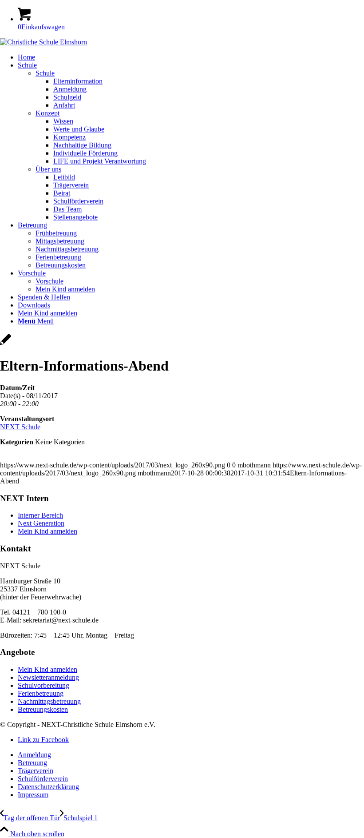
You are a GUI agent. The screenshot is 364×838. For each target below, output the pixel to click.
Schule (45, 73)
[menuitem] (191, 57)
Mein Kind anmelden (47, 531)
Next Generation (41, 523)
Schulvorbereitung (43, 685)
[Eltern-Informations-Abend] (5, 344)
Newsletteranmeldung (48, 677)
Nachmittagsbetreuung (49, 701)
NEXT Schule (20, 427)
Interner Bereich (40, 515)
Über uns (48, 169)
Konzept (47, 113)
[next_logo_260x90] (43, 42)
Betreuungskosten (43, 709)
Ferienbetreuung (40, 693)
